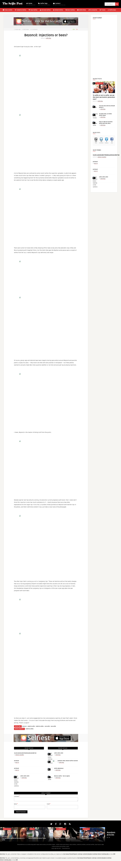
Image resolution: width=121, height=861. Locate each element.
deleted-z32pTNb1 (19, 754)
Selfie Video (82, 10)
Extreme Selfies (46, 10)
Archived (16, 760)
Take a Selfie (8, 10)
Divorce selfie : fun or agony (62, 776)
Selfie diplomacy (59, 768)
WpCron (17, 762)
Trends (103, 10)
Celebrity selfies (40, 726)
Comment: (17, 796)
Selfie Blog (48, 38)
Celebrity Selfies (21, 10)
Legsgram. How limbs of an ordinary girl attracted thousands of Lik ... (66, 839)
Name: (16, 804)
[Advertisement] (104, 47)
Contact (59, 4)
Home (30, 4)
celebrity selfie (31, 726)
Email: (48, 804)
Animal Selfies (58, 10)
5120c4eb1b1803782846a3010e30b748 (25, 753)
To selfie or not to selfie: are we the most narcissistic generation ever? (104, 97)
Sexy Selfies (33, 10)
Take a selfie (99, 83)
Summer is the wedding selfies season (92, 838)
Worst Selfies (71, 10)
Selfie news (112, 10)
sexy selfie (53, 726)
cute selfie (47, 726)
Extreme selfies (7, 829)
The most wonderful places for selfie (39, 838)
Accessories (93, 10)
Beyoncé (24, 726)
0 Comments (34, 29)
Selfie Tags (44, 4)
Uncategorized (87, 829)
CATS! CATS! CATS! (24, 776)
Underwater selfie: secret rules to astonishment (12, 839)
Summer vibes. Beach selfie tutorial (68, 760)
